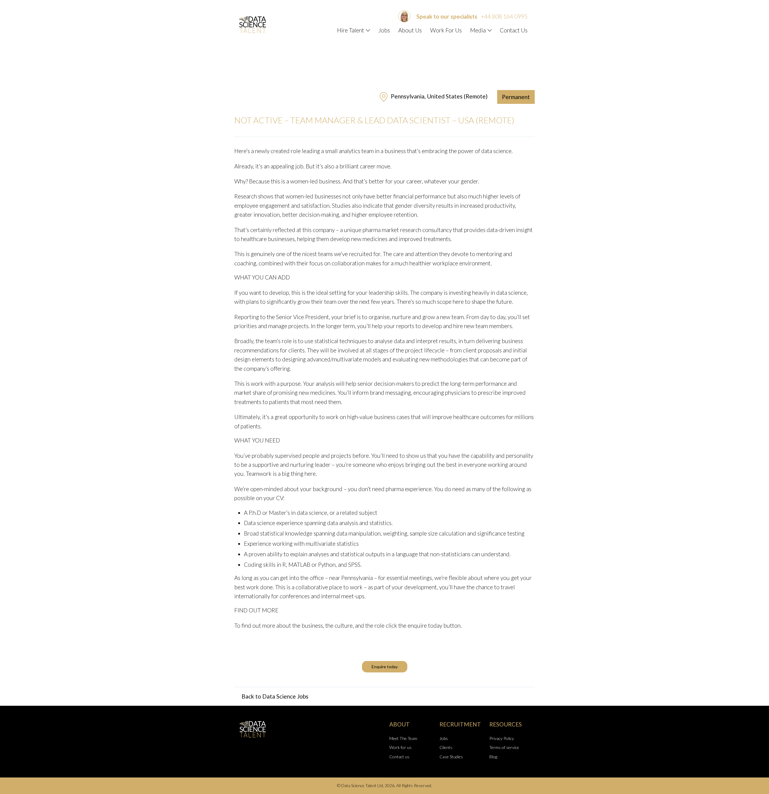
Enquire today (385, 666)
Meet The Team (403, 738)
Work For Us (446, 30)
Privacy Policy (501, 738)
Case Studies (451, 756)
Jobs (384, 30)
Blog (493, 756)
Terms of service (504, 747)
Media (478, 30)
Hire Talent (350, 30)
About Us (410, 30)
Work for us (400, 747)
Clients (445, 747)
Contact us (399, 756)
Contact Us (513, 30)
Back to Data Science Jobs (275, 696)
